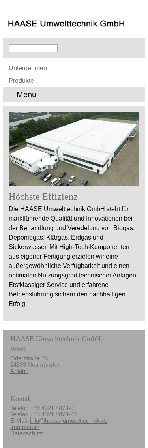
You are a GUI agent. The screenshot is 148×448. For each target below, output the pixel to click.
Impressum (25, 427)
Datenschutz (26, 433)
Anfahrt (19, 371)
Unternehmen (28, 68)
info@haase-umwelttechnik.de (69, 421)
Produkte (21, 80)
